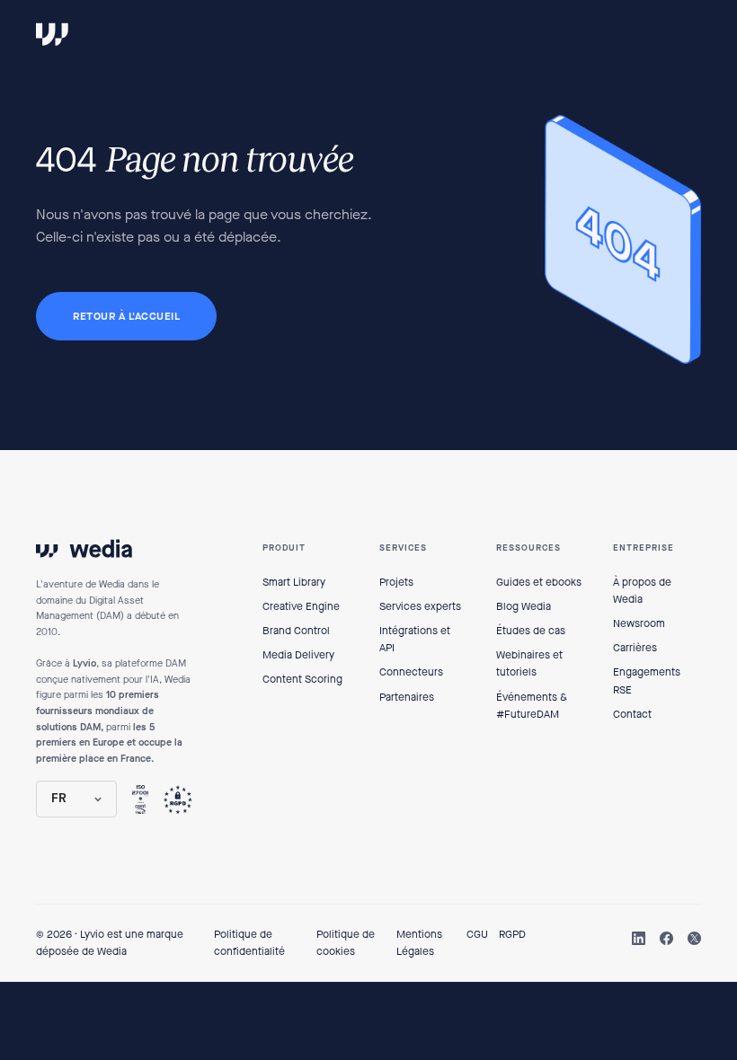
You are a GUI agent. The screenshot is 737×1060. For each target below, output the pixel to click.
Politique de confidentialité (249, 942)
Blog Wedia (523, 606)
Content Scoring (302, 679)
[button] (76, 798)
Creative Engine (301, 606)
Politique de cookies (345, 942)
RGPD (512, 934)
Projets (396, 582)
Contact (632, 714)
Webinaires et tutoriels (529, 663)
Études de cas (530, 630)
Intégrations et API (414, 639)
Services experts (420, 606)
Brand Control (296, 630)
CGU (477, 934)
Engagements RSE (646, 680)
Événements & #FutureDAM (531, 705)
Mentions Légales (419, 942)
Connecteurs (411, 672)
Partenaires (406, 697)
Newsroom (639, 623)
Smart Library (293, 582)
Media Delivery (298, 655)
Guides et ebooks (539, 582)
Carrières (635, 647)
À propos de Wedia (642, 590)
